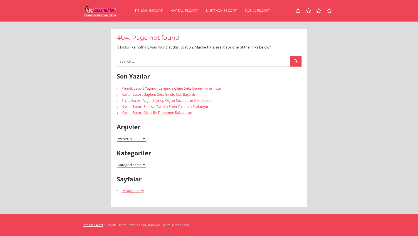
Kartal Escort (184, 10)
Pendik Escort (149, 10)
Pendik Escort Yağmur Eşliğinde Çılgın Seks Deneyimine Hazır (171, 88)
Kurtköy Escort (221, 10)
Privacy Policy (133, 191)
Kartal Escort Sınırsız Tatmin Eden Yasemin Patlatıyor (165, 106)
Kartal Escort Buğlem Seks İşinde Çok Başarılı (158, 94)
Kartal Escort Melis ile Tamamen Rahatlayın (157, 112)
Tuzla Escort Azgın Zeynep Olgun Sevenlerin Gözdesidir (167, 100)
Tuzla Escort (257, 10)
